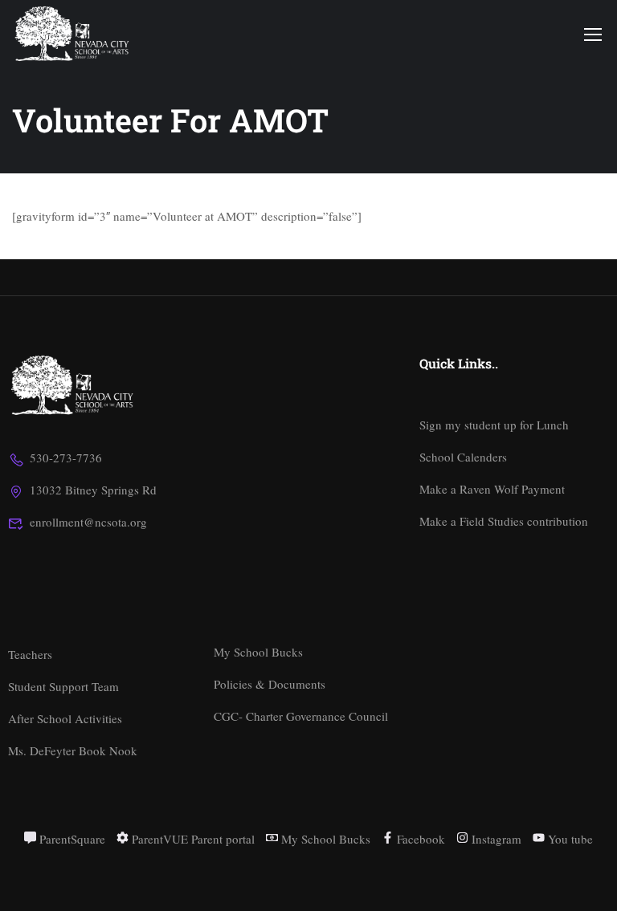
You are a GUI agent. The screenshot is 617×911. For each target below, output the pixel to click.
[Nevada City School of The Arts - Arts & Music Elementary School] (73, 33)
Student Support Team (63, 686)
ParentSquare (70, 839)
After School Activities (65, 718)
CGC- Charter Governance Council (301, 716)
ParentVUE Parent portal (192, 839)
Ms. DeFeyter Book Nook (72, 750)
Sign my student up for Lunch (494, 425)
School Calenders (463, 457)
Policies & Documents (269, 684)
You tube (569, 839)
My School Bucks (258, 652)
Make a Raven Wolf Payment (492, 489)
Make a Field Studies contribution (503, 521)
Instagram (494, 839)
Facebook (419, 839)
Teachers (30, 654)
